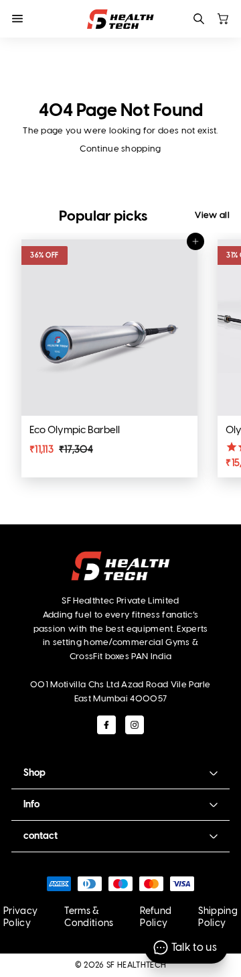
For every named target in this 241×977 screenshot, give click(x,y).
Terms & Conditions (88, 917)
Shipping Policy (218, 917)
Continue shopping (120, 148)
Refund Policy (155, 917)
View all (212, 215)
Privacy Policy (20, 917)
